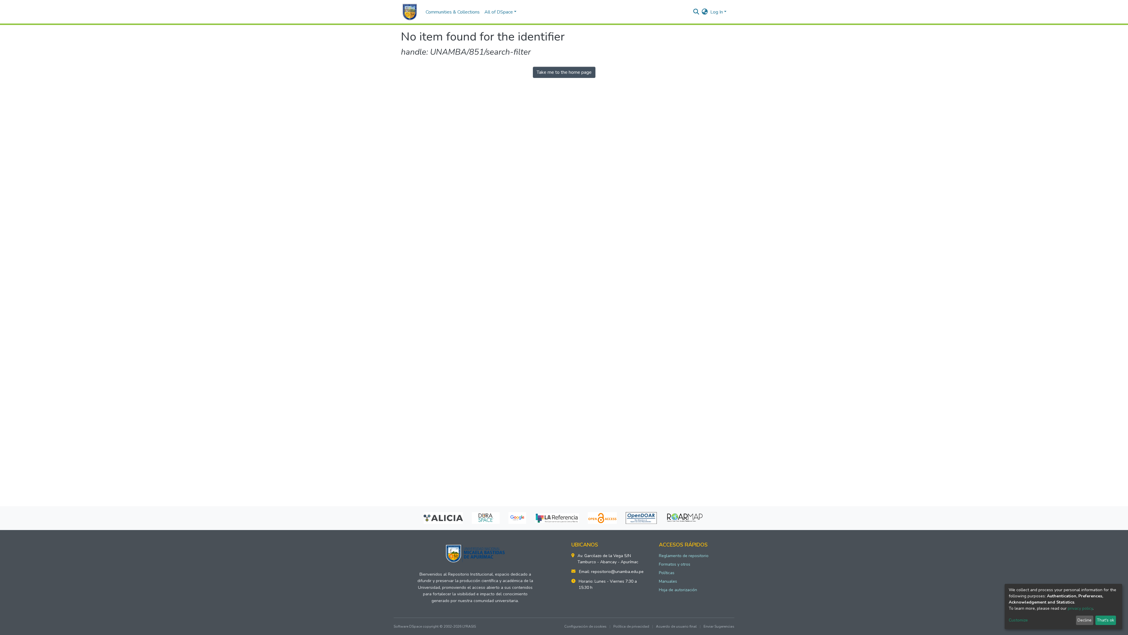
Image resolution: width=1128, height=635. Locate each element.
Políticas (666, 573)
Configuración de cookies (585, 626)
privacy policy (1080, 608)
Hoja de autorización (678, 590)
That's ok (1105, 620)
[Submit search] (696, 12)
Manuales (668, 581)
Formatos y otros (674, 564)
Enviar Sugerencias (719, 626)
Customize (1018, 620)
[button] (705, 12)
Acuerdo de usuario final (676, 626)
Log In (716, 12)
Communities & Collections (453, 12)
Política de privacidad (631, 626)
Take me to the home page (564, 72)
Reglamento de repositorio (684, 556)
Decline (1084, 620)
